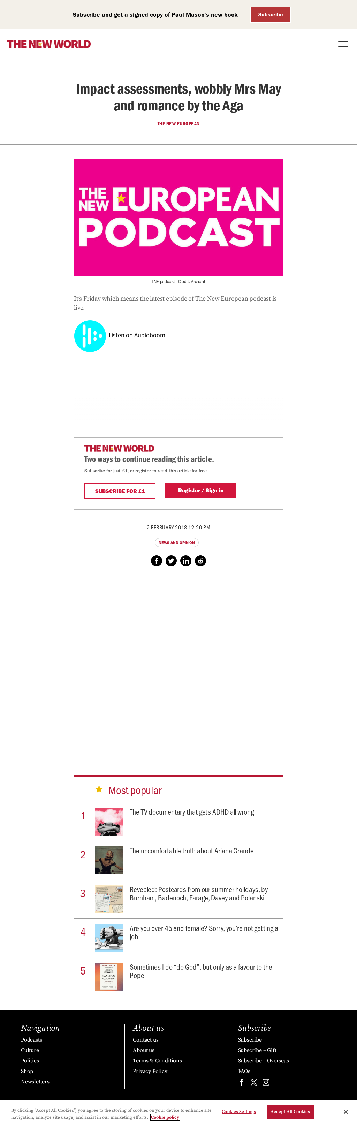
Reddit (200, 560)
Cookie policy (165, 1117)
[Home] (49, 44)
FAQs (244, 1071)
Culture (30, 1050)
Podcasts (31, 1039)
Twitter (171, 560)
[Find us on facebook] (241, 1084)
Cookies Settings (239, 1112)
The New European (179, 123)
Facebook (156, 560)
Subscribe (270, 14)
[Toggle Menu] (343, 44)
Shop (27, 1071)
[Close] (346, 1111)
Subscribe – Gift (257, 1050)
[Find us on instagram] (266, 1084)
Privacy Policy (150, 1071)
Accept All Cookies (290, 1112)
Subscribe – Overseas (263, 1060)
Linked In (185, 560)
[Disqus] (178, 664)
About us (143, 1050)
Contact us (145, 1039)
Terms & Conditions (157, 1060)
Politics (30, 1060)
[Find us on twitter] (253, 1084)
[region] (178, 1112)
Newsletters (35, 1081)
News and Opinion (177, 542)
